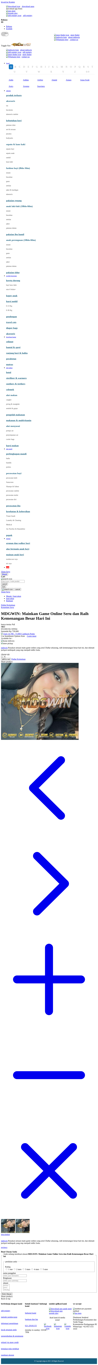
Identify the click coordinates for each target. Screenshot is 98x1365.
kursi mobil (11, 301)
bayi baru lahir (11, 285)
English (9, 29)
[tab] (49, 1235)
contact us (74, 39)
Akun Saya (5, 572)
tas (7, 106)
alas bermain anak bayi (17, 549)
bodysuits (9, 138)
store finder (74, 35)
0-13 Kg (9, 306)
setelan (8, 186)
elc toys (9, 563)
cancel (4, 584)
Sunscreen (9, 482)
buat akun (10, 598)
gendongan (11, 316)
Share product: (7, 662)
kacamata (9, 110)
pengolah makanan (15, 414)
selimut (9, 341)
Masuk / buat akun (13, 596)
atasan (8, 173)
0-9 (87, 71)
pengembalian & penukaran (12, 1336)
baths (8, 458)
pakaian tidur (11, 125)
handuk (8, 463)
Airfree (40, 80)
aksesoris (9, 194)
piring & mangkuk (13, 404)
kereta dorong (13, 280)
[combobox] (13, 581)
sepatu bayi (10, 149)
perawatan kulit (11, 478)
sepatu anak (10, 153)
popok (9, 535)
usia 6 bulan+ (11, 289)
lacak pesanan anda (9, 1330)
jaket (8, 224)
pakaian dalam (11, 228)
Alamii (54, 80)
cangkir (8, 400)
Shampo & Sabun (12, 486)
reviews (4, 1247)
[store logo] (21, 46)
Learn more (31, 636)
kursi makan (12, 445)
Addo (11, 80)
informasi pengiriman (9, 1323)
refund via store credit (10, 1342)
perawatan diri (11, 499)
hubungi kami (30, 1313)
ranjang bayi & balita (17, 353)
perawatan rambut (12, 491)
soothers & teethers (15, 384)
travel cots (11, 322)
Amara (68, 80)
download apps (27, 6)
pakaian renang (14, 200)
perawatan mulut (12, 495)
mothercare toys (12, 559)
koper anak (11, 295)
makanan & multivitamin (18, 420)
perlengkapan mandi (16, 454)
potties (8, 467)
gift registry (27, 15)
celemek (10, 389)
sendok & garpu (12, 408)
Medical (9, 525)
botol (8, 372)
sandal (8, 158)
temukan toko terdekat (10, 1349)
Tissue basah (10, 516)
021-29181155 (31, 1326)
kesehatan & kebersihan (18, 511)
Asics (11, 86)
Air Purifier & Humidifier (15, 529)
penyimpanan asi (12, 435)
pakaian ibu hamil (15, 234)
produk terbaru (14, 95)
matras (9, 364)
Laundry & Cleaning (13, 520)
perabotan (11, 358)
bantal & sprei (13, 347)
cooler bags (10, 439)
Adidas (26, 80)
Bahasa (9, 26)
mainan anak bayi (15, 554)
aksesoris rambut (12, 114)
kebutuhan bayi (14, 120)
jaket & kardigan (12, 190)
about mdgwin (74, 37)
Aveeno (26, 86)
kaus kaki (9, 162)
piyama (8, 134)
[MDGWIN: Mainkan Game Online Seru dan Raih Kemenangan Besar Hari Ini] (8, 1232)
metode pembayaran (9, 1317)
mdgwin (4, 648)
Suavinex (41, 86)
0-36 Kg (9, 310)
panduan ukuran (7, 1355)
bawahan (9, 177)
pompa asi (9, 431)
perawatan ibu (13, 505)
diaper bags (12, 328)
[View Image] (23, 1232)
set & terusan (11, 129)
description (5, 1234)
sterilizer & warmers (16, 378)
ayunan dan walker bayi (18, 543)
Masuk (4, 574)
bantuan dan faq (31, 1319)
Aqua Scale (84, 80)
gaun (8, 181)
